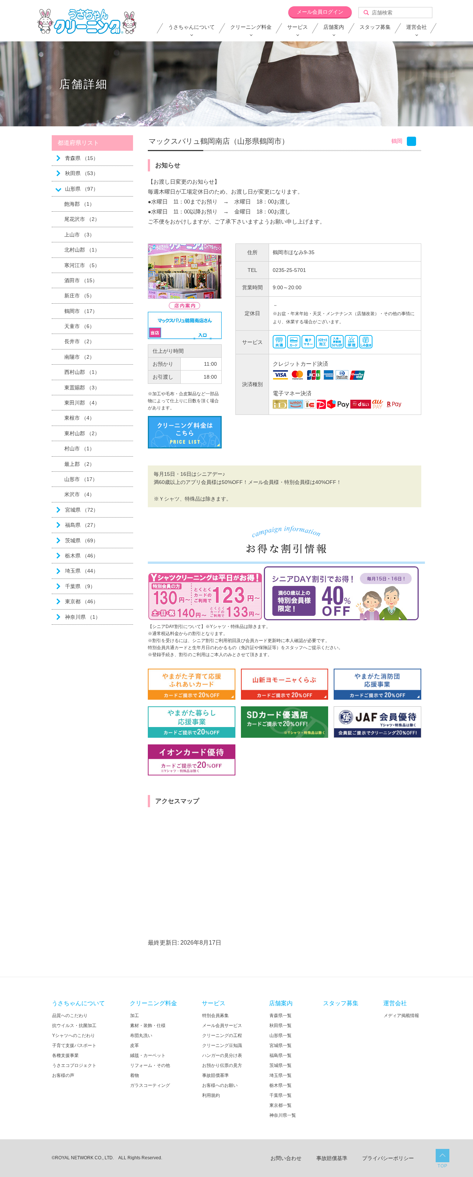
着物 (134, 1075)
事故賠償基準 (215, 1075)
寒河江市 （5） (82, 265)
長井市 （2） (79, 341)
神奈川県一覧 (282, 1115)
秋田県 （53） (81, 173)
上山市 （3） (79, 235)
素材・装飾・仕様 (148, 1025)
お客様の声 (63, 1075)
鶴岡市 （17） (81, 311)
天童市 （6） (79, 326)
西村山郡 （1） (82, 372)
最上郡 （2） (79, 464)
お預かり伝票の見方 (222, 1065)
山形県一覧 (280, 1035)
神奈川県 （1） (83, 617)
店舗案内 (333, 27)
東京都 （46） (81, 601)
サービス (297, 27)
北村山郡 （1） (82, 250)
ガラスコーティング (150, 1085)
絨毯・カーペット (148, 1055)
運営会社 (416, 27)
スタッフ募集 (375, 27)
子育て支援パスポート (74, 1045)
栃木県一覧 (280, 1085)
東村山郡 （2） (82, 433)
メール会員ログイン (320, 12)
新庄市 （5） (79, 295)
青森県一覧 (280, 1015)
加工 (134, 1015)
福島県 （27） (81, 525)
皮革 (134, 1045)
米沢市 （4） (79, 494)
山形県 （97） (81, 189)
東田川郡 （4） (82, 403)
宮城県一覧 (280, 1045)
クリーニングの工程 (222, 1035)
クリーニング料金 (251, 27)
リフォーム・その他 (150, 1065)
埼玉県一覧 (280, 1075)
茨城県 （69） (81, 540)
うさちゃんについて (191, 27)
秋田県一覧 (280, 1025)
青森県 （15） (81, 158)
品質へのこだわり (70, 1015)
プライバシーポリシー (388, 1158)
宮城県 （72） (81, 510)
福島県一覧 (280, 1055)
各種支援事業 (65, 1055)
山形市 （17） (81, 479)
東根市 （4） (79, 418)
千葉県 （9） (80, 586)
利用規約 (211, 1095)
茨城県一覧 (280, 1065)
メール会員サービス (222, 1025)
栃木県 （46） (81, 556)
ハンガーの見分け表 (222, 1055)
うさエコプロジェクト (74, 1065)
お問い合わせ (286, 1158)
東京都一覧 (280, 1105)
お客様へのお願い (220, 1085)
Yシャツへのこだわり (73, 1035)
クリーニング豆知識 (222, 1045)
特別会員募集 (215, 1015)
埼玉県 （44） (81, 571)
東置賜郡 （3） (82, 387)
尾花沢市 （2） (82, 219)
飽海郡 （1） (79, 204)
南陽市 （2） (79, 357)
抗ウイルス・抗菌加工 (74, 1025)
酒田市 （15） (81, 280)
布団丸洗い (141, 1035)
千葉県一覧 (280, 1095)
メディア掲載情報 (401, 1015)
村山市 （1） (79, 448)
